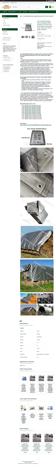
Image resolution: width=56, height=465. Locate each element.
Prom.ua (33, 461)
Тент (22, 67)
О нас (20, 11)
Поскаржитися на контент (26, 463)
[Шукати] (46, 7)
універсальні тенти (33, 59)
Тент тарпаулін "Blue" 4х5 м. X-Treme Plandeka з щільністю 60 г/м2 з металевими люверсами (23, 388)
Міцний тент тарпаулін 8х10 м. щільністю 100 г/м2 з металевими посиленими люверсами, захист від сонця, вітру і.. (50, 389)
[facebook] (20, 321)
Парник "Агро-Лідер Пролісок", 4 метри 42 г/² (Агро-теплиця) (50, 416)
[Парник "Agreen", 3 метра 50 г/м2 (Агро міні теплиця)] (32, 407)
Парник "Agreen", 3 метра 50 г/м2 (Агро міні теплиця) (32, 415)
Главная (4, 11)
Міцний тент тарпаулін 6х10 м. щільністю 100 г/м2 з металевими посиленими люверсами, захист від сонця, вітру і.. (32, 389)
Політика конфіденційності (34, 463)
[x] (21, 321)
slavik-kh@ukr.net (7, 68)
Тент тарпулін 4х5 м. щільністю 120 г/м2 (31, 108)
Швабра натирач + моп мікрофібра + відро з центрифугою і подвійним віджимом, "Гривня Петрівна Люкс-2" (24, 418)
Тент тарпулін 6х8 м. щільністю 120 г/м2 (31, 113)
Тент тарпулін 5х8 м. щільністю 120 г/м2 (31, 112)
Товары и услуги (12, 11)
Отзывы (4, 22)
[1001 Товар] (6, 8)
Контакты (25, 11)
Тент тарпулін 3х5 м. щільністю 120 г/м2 (31, 107)
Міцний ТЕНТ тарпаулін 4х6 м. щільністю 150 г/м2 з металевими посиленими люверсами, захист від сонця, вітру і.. (41, 388)
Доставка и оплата (33, 11)
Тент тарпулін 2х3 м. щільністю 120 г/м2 (31, 105)
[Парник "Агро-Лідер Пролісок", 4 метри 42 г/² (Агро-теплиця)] (50, 407)
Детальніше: (23, 123)
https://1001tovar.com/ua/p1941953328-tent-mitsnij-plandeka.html (35, 125)
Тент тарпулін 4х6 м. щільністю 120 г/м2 (31, 109)
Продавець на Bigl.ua (28, 462)
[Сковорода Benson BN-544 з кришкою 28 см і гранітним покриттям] (41, 407)
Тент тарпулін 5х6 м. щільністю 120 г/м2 (31, 110)
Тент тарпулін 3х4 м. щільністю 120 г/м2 (31, 106)
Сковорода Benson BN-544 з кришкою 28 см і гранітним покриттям (41, 416)
